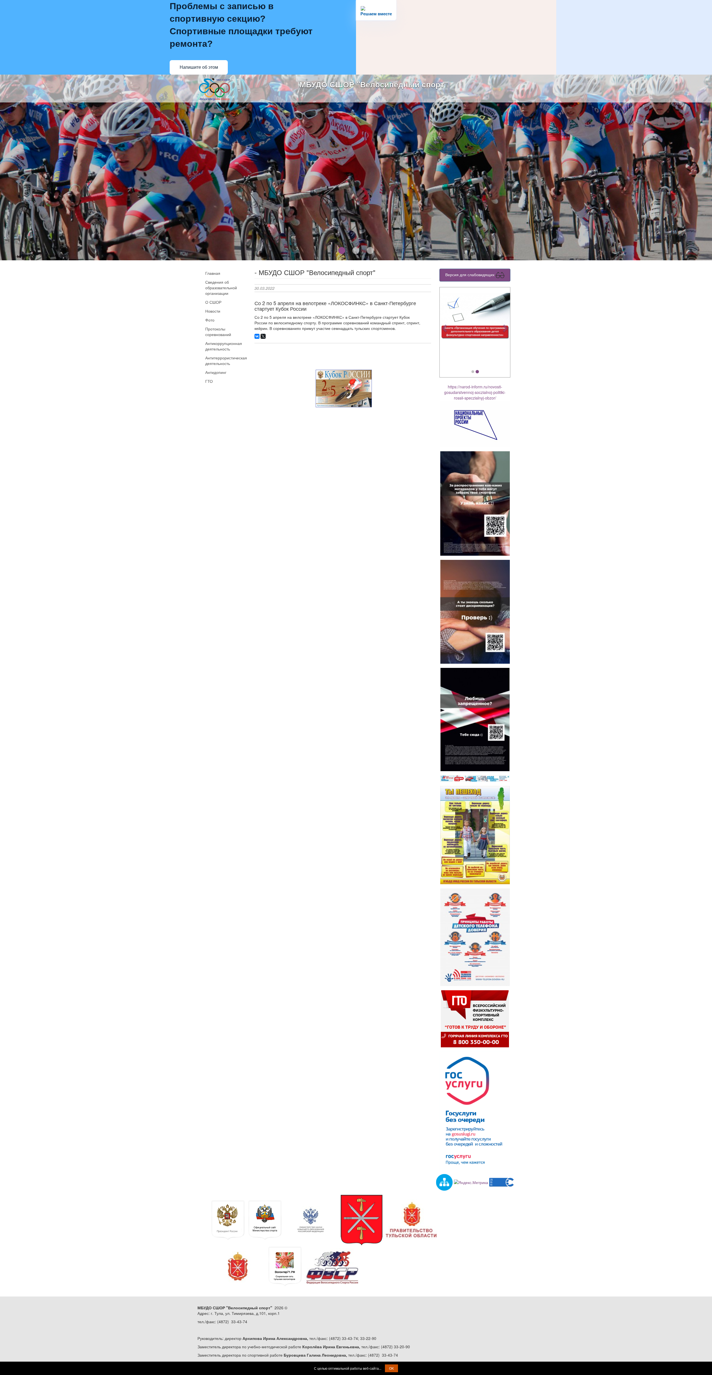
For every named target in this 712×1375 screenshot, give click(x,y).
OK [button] (391, 1368)
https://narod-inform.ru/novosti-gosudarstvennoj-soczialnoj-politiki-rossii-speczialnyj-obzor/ (475, 392)
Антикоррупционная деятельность (223, 346)
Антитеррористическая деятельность (225, 360)
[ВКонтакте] (256, 336)
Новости (212, 311)
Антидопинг (215, 372)
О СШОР (213, 302)
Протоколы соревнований (218, 331)
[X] (263, 336)
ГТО (209, 381)
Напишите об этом (199, 67)
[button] (445, 328)
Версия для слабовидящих (470, 274)
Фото (209, 320)
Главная (212, 273)
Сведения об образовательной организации (221, 287)
